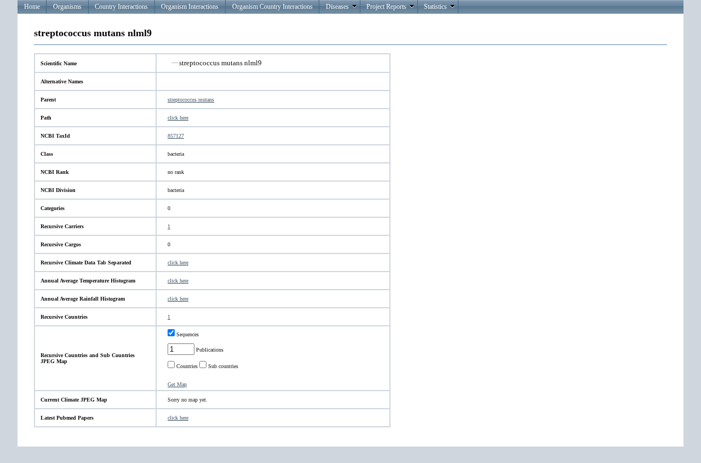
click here (178, 118)
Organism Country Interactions (272, 6)
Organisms (67, 6)
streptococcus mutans (191, 100)
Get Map (177, 384)
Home (32, 6)
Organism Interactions (190, 6)
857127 (176, 136)
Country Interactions (121, 6)
